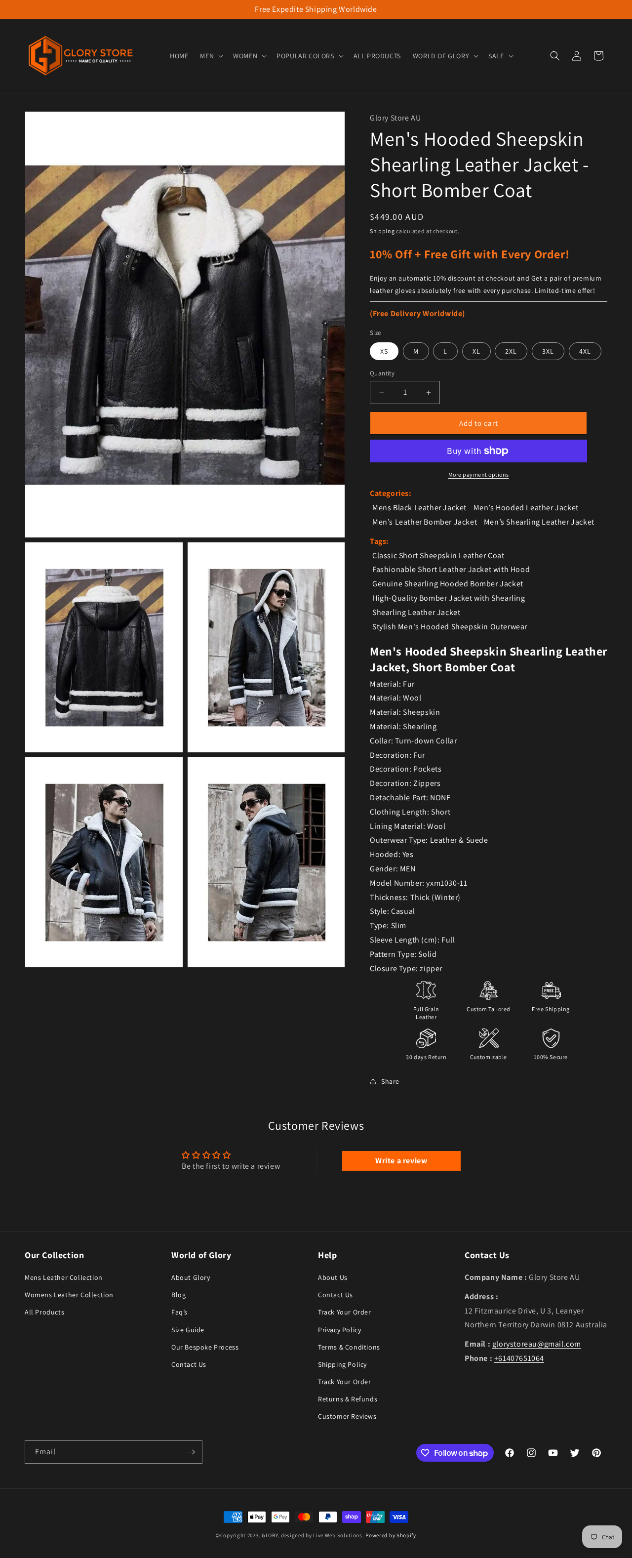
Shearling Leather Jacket (416, 612)
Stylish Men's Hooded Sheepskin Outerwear (449, 626)
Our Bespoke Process (204, 1347)
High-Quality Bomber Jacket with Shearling (448, 598)
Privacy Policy (339, 1329)
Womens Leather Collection (69, 1294)
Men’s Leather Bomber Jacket (424, 522)
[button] (210, 55)
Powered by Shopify (390, 1535)
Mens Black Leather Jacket (419, 507)
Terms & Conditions (349, 1347)
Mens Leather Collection (64, 1277)
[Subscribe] (191, 1452)
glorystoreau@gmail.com (536, 1344)
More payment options (478, 474)
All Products (44, 1312)
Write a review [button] (401, 1160)
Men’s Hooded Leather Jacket (526, 507)
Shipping (382, 231)
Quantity (382, 373)
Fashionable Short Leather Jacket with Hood (451, 569)
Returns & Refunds (347, 1399)
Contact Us (188, 1364)
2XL (511, 351)
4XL (585, 351)
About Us (333, 1277)
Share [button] (390, 1081)
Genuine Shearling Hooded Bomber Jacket (447, 583)
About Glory (190, 1277)
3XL (548, 351)
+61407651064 (519, 1358)
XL (476, 351)
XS (384, 351)
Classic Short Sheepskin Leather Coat (438, 555)
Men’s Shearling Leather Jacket (539, 522)
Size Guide (187, 1329)
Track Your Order (344, 1312)
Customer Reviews (347, 1416)
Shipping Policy (342, 1364)
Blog (178, 1294)
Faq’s (179, 1312)
